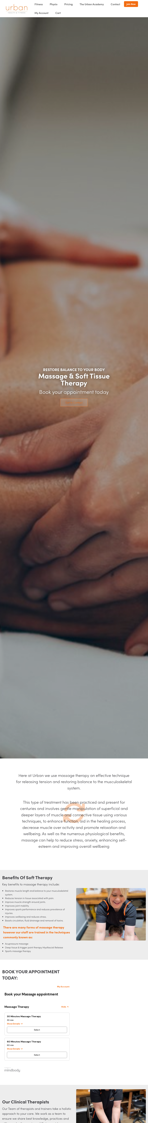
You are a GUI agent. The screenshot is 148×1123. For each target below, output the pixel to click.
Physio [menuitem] (53, 4)
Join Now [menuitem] (131, 4)
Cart (58, 13)
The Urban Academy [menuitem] (92, 4)
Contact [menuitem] (115, 4)
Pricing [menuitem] (68, 4)
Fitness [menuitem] (39, 4)
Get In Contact (73, 402)
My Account (41, 13)
